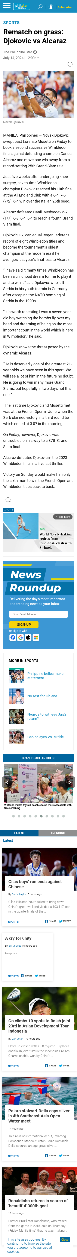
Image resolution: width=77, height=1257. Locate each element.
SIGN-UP (24, 625)
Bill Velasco (15, 945)
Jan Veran (17, 1038)
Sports (11, 22)
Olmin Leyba (19, 894)
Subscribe (65, 7)
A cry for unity (18, 938)
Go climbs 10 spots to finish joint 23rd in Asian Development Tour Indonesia (39, 1026)
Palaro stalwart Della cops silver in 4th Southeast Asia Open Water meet (39, 1116)
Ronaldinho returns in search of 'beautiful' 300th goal (38, 1203)
